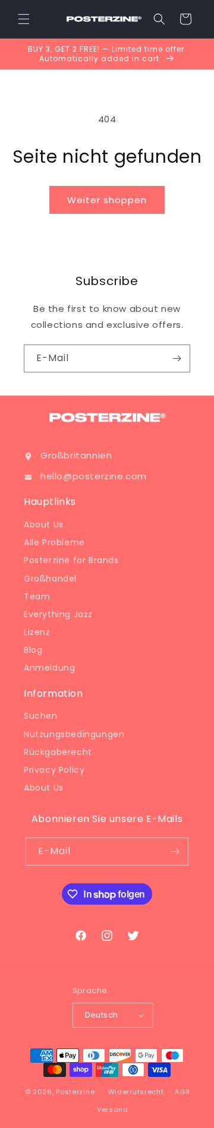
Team (37, 596)
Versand (112, 1109)
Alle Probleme (54, 542)
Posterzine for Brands (71, 560)
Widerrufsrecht (136, 1092)
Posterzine (75, 1092)
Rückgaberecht (58, 752)
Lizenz (37, 632)
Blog (33, 650)
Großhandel (50, 578)
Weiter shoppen (107, 200)
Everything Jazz (58, 614)
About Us (44, 524)
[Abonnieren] (176, 358)
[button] (24, 19)
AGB (182, 1092)
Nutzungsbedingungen (74, 734)
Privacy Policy (54, 770)
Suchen (41, 716)
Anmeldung (49, 668)
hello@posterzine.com (93, 476)
